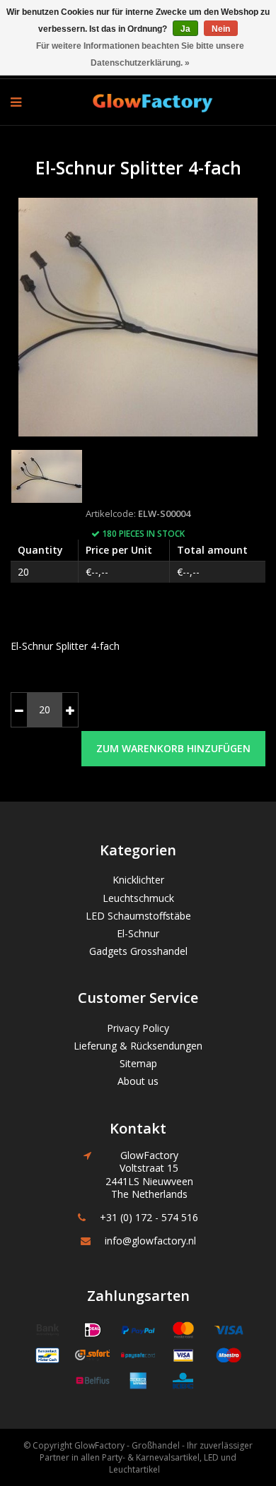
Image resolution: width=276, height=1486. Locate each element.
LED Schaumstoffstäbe (138, 915)
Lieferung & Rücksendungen (138, 1045)
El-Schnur (138, 933)
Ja (185, 29)
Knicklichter (138, 879)
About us (138, 1081)
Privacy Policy (138, 1028)
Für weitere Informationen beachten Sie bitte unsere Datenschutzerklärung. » (140, 54)
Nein (221, 29)
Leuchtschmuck (138, 898)
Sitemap (138, 1063)
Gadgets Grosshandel (138, 951)
